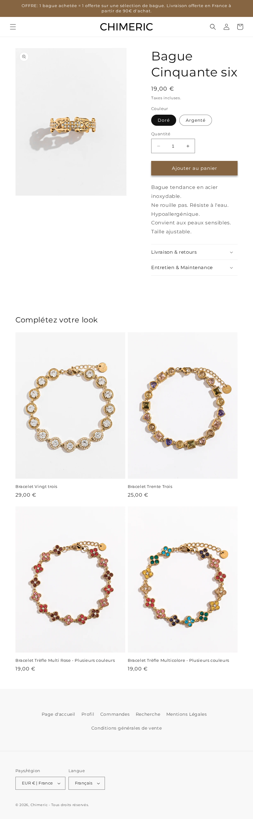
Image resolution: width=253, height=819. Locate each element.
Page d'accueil (58, 714)
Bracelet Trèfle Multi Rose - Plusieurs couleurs (65, 660)
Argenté (195, 120)
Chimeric (39, 805)
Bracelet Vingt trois (36, 486)
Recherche (148, 714)
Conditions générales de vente (126, 728)
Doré (164, 120)
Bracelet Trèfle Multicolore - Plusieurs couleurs (178, 660)
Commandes (115, 714)
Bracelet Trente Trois (150, 486)
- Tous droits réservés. (69, 805)
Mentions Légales (186, 714)
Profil (87, 714)
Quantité (160, 133)
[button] (13, 27)
